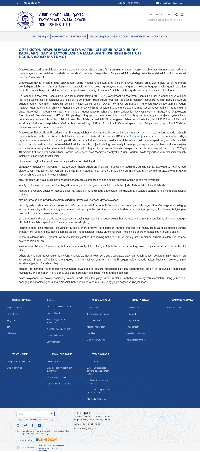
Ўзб (157, 14)
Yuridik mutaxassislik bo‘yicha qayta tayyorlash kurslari (98, 370)
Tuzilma (50, 300)
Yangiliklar (11, 320)
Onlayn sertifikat (14, 367)
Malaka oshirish (54, 361)
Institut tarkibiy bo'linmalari (59, 306)
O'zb (149, 14)
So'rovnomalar (53, 341)
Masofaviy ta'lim (140, 36)
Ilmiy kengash (133, 326)
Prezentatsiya (13, 314)
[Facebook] (32, 425)
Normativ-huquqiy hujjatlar (59, 328)
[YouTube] (39, 425)
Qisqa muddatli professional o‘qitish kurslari (99, 391)
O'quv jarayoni (60, 36)
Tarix (9, 326)
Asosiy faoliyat (133, 307)
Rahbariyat (11, 333)
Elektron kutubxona (96, 339)
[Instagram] (18, 425)
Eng (170, 14)
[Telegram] (25, 425)
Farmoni (134, 136)
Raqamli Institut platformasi (59, 383)
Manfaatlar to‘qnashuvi (97, 398)
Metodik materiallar (96, 326)
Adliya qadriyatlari (15, 307)
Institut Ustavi (53, 313)
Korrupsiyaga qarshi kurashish (56, 321)
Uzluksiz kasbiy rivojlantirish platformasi (59, 369)
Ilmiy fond (131, 314)
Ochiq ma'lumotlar (55, 335)
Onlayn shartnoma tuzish (18, 361)
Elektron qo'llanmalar (56, 377)
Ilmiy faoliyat (78, 36)
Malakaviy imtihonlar (136, 333)
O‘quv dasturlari (94, 320)
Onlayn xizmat (120, 36)
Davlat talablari (93, 307)
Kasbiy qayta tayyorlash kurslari (97, 381)
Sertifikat (91, 333)
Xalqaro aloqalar (99, 36)
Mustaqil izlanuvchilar (136, 339)
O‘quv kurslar (93, 361)
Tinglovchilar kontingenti (98, 314)
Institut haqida (40, 36)
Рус (163, 14)
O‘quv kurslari (160, 36)
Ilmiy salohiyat (133, 320)
